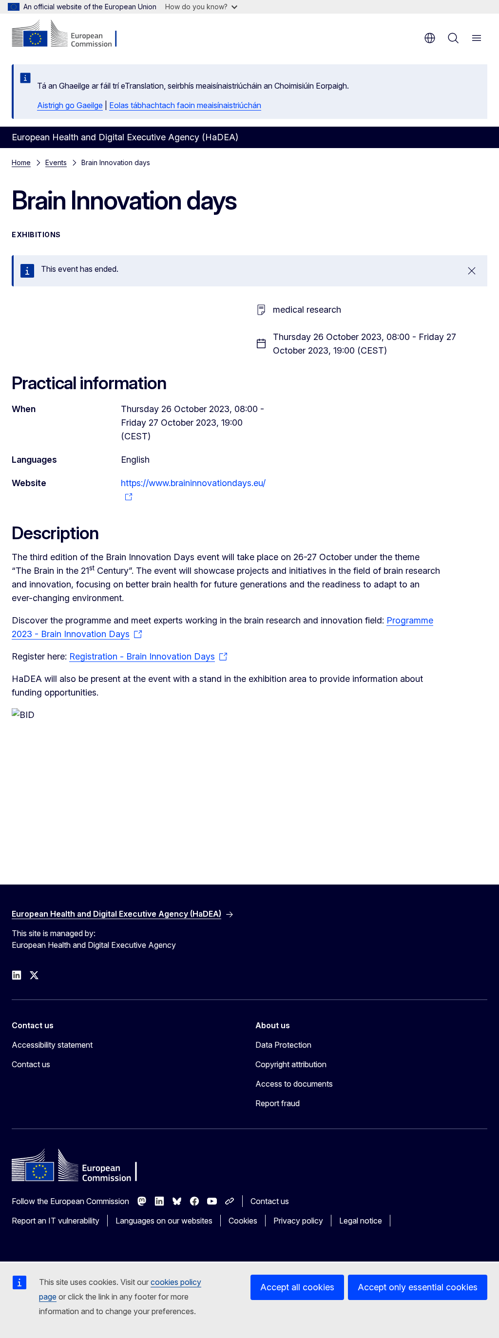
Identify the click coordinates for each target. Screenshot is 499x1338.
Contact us (31, 1064)
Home (21, 162)
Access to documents (294, 1084)
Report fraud (277, 1103)
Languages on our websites (163, 1220)
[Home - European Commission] (71, 34)
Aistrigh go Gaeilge (70, 105)
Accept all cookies (297, 1287)
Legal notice (360, 1220)
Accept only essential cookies (418, 1287)
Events (56, 162)
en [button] (430, 38)
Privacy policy (298, 1220)
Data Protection (283, 1045)
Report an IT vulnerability (55, 1220)
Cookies (243, 1220)
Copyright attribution (290, 1064)
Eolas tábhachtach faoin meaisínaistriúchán (185, 105)
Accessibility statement (52, 1045)
